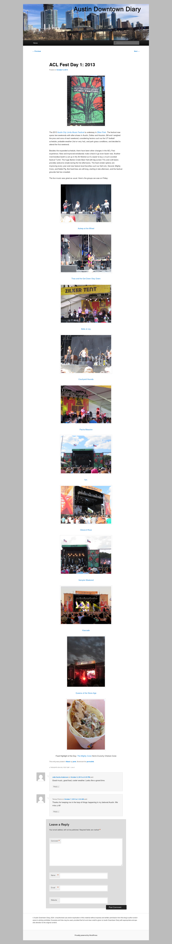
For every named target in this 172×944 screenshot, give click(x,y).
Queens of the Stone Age (86, 693)
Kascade (86, 630)
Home (35, 43)
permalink (90, 761)
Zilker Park (101, 132)
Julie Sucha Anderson (60, 777)
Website (54, 900)
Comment (55, 841)
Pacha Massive (86, 429)
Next (136, 51)
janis (74, 761)
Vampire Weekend (86, 580)
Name (55, 875)
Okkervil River (86, 529)
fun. (86, 479)
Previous (37, 51)
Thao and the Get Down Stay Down (85, 278)
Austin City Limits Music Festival (70, 132)
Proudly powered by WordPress (86, 935)
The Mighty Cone (84, 755)
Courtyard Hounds (86, 379)
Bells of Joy (86, 329)
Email (55, 888)
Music (68, 761)
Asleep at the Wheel (86, 228)
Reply (56, 786)
